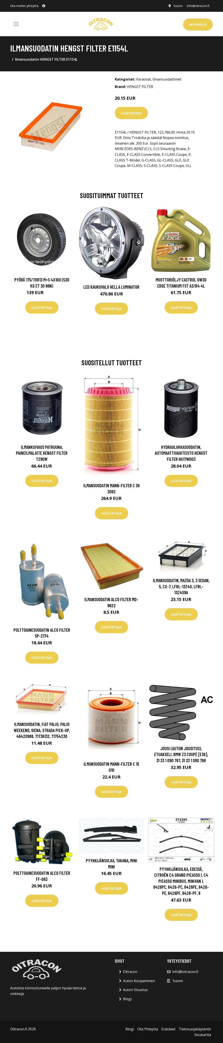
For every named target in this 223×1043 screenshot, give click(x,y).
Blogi (127, 999)
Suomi (178, 6)
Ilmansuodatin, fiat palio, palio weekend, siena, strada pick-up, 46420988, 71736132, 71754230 (42, 730)
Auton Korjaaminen (139, 980)
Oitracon (130, 971)
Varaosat (143, 79)
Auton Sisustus (135, 989)
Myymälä (197, 24)
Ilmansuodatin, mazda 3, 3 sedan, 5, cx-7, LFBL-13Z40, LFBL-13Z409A (181, 586)
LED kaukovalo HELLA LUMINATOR (111, 287)
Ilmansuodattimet (166, 79)
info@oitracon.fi (198, 6)
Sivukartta (202, 1034)
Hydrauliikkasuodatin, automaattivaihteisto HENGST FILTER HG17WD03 (181, 453)
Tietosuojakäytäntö (195, 1029)
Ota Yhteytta (147, 1029)
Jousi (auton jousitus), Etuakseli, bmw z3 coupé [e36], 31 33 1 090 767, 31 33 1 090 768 (181, 754)
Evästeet (168, 1029)
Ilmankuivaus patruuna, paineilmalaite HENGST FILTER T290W (42, 453)
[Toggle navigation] (16, 24)
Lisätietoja (131, 113)
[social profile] (44, 6)
